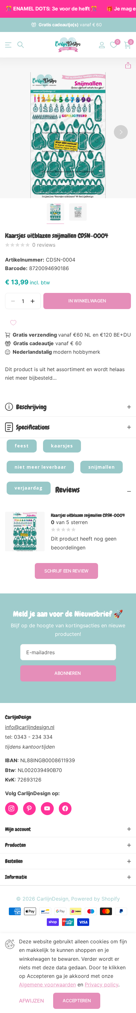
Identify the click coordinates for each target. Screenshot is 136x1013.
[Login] (102, 45)
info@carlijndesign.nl (29, 727)
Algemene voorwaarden (47, 984)
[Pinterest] (29, 808)
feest (22, 446)
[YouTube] (47, 808)
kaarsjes (62, 446)
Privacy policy (101, 984)
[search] (20, 45)
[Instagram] (11, 808)
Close (68, 829)
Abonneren (68, 673)
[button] (125, 65)
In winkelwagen (87, 300)
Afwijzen (31, 1000)
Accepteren (76, 1000)
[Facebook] (65, 808)
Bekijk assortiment (8, 44)
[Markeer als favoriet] (13, 322)
